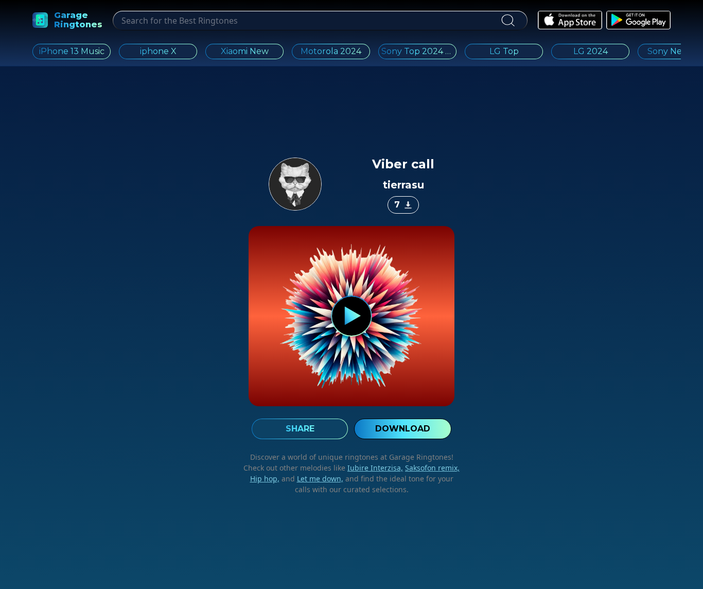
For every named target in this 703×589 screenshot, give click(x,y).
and (311, 478)
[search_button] (508, 20)
